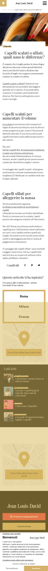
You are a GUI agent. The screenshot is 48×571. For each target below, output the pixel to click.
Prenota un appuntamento (25, 516)
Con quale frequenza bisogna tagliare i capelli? (29, 418)
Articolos (10, 9)
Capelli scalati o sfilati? (14, 83)
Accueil (5, 9)
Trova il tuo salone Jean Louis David (24, 352)
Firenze (24, 317)
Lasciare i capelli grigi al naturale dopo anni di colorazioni (27, 393)
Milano (24, 306)
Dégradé (7, 46)
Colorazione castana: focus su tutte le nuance (29, 380)
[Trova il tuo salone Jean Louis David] (3, 3)
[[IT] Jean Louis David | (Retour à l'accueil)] (24, 3)
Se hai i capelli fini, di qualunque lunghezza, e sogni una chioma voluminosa (24, 151)
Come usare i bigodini (26, 406)
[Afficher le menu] (44, 3)
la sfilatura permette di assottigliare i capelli (21, 208)
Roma (24, 296)
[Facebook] (25, 265)
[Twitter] (39, 265)
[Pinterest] (32, 265)
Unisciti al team (24, 526)
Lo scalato (8, 124)
